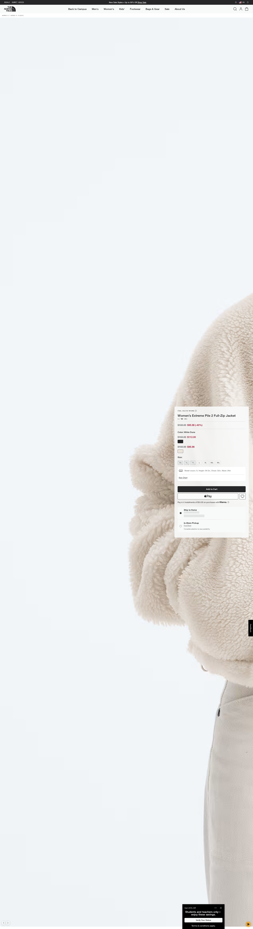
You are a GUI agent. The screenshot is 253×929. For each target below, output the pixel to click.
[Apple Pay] (208, 499)
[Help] (248, 2)
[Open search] (235, 9)
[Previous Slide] (3, 923)
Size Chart (183, 480)
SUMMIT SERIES (18, 2)
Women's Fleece (17, 15)
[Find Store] (236, 2)
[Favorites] (242, 499)
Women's (5, 15)
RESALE (7, 2)
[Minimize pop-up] (215, 907)
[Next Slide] (7, 923)
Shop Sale (142, 2)
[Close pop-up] (220, 907)
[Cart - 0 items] (247, 9)
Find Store (187, 523)
